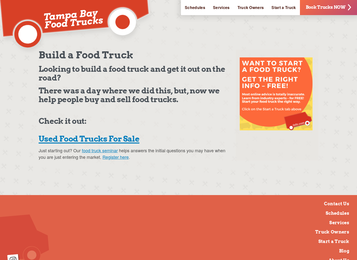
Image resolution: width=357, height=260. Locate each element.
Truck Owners (251, 7)
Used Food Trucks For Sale (89, 138)
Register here (115, 157)
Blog (344, 250)
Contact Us (336, 203)
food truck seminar (100, 150)
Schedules (195, 7)
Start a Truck (284, 7)
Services (221, 7)
